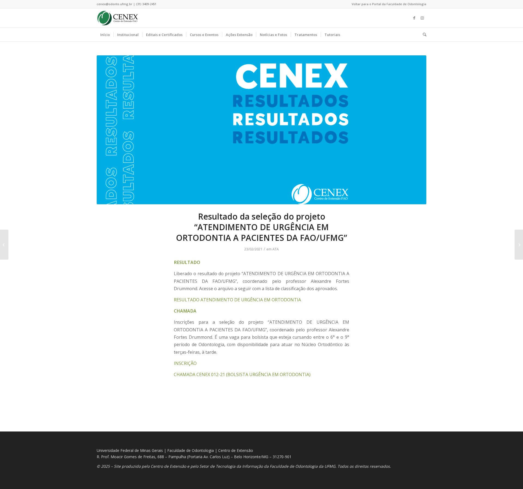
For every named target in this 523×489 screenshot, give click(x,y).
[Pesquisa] (422, 34)
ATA (275, 249)
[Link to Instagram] (422, 18)
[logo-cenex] (117, 18)
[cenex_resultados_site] (261, 129)
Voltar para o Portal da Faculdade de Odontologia (389, 4)
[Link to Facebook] (414, 18)
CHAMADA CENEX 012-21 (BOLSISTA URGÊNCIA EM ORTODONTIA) (242, 374)
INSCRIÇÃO (185, 363)
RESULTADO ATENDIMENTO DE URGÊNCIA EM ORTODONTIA (237, 300)
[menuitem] (387, 4)
